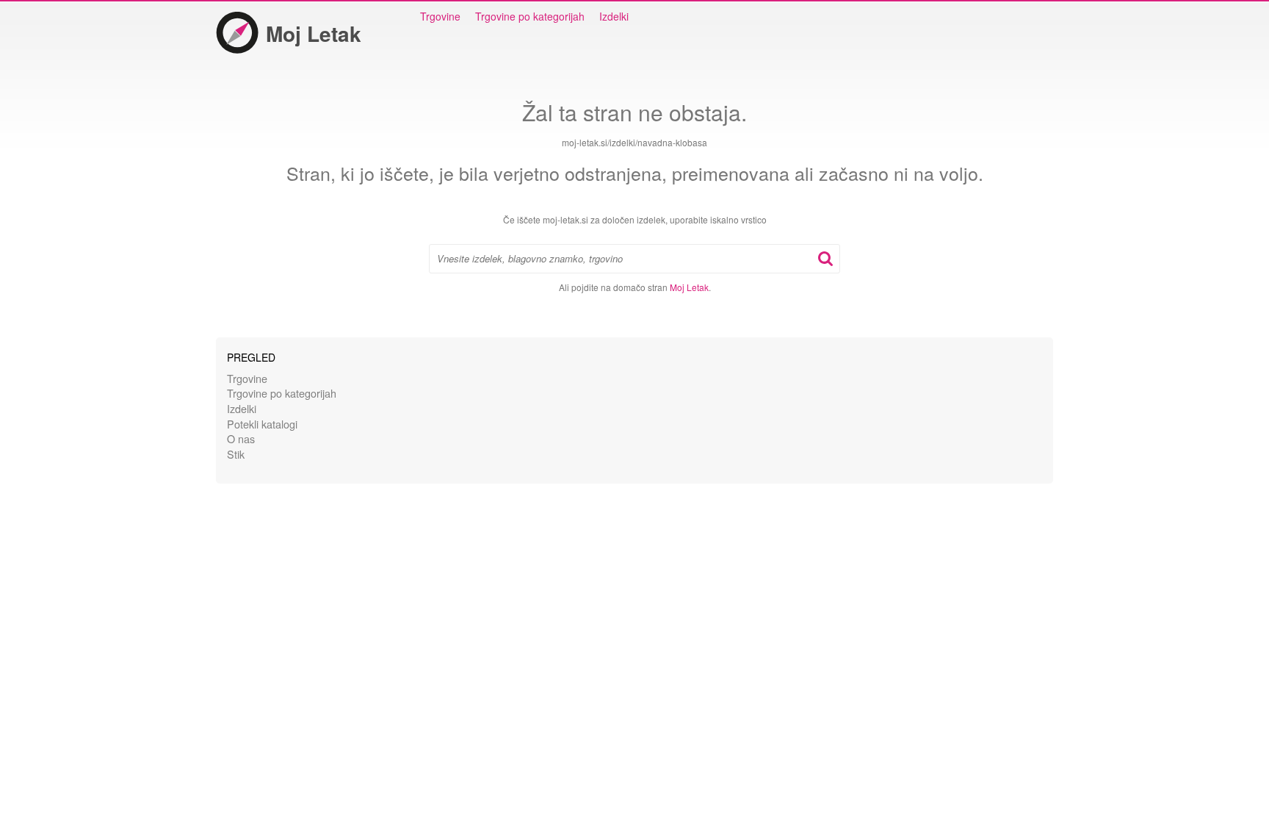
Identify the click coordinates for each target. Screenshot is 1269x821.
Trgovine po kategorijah (530, 16)
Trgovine (440, 16)
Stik (236, 454)
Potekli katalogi (262, 423)
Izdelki (614, 16)
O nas (241, 438)
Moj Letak (313, 33)
